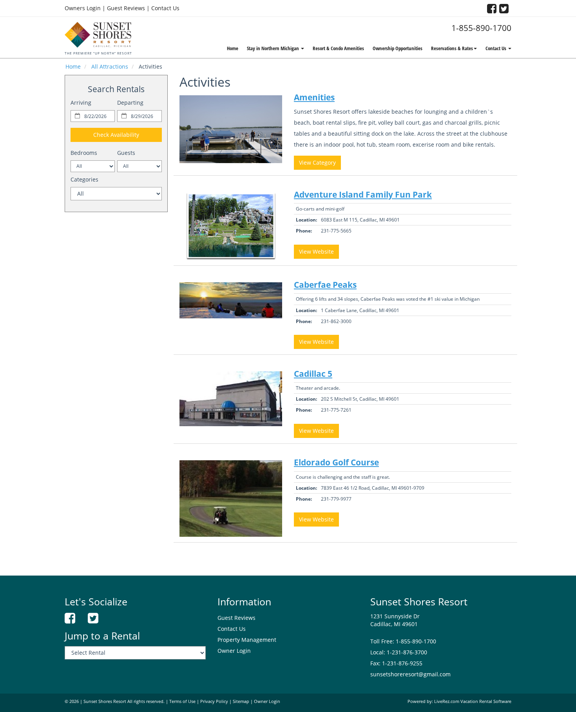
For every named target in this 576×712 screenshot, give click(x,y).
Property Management (246, 639)
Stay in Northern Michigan (273, 48)
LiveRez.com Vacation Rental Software (472, 701)
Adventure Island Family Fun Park (363, 194)
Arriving (81, 102)
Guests (126, 152)
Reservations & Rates (452, 48)
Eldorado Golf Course (336, 462)
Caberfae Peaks (325, 284)
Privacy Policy (214, 701)
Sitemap (241, 701)
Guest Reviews (126, 8)
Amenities (314, 97)
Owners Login (83, 8)
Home (232, 48)
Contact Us (165, 8)
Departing (130, 102)
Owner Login (234, 650)
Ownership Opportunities (397, 48)
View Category (317, 162)
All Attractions (109, 66)
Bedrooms (84, 152)
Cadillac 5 (313, 373)
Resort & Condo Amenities (338, 48)
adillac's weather (116, 341)
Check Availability (116, 134)
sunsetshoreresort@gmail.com (410, 674)
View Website (316, 251)
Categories (84, 179)
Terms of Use (182, 701)
